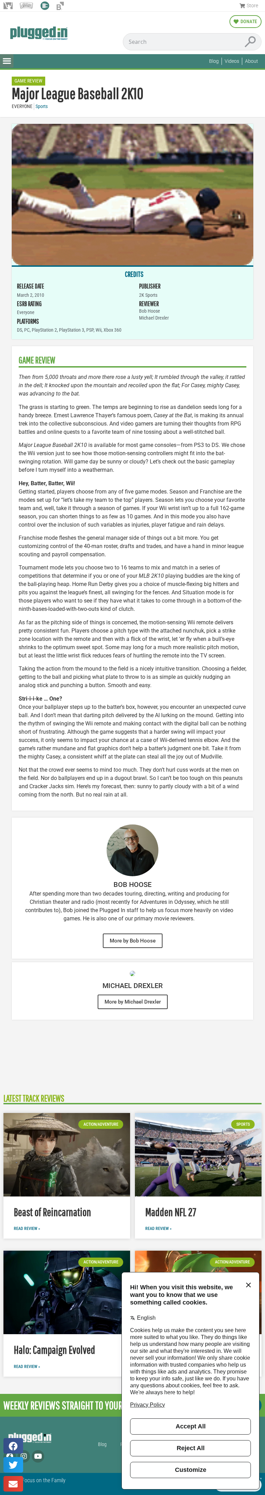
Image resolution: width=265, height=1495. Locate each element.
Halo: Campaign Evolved (54, 1349)
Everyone (22, 106)
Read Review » (27, 1228)
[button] (6, 61)
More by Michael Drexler (133, 1002)
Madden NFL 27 (170, 1211)
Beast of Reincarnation (52, 1211)
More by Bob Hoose (133, 941)
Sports (42, 106)
